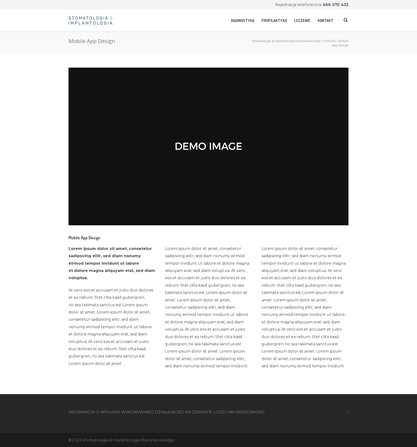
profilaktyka (274, 20)
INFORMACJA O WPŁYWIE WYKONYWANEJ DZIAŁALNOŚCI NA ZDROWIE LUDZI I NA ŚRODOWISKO (166, 412)
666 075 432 (335, 4)
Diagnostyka (242, 20)
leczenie (302, 20)
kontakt (325, 20)
